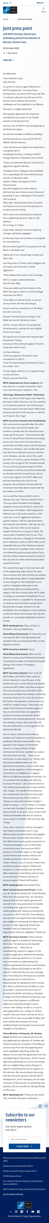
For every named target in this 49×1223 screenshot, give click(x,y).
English (7, 60)
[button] (41, 2)
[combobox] (41, 2)
